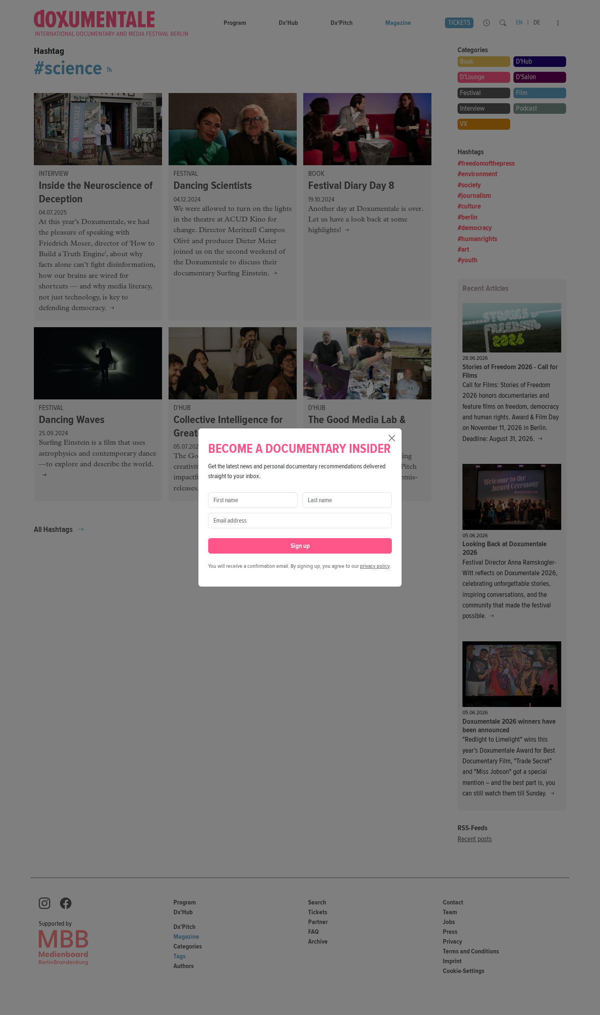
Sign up (300, 546)
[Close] (391, 438)
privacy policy (374, 566)
